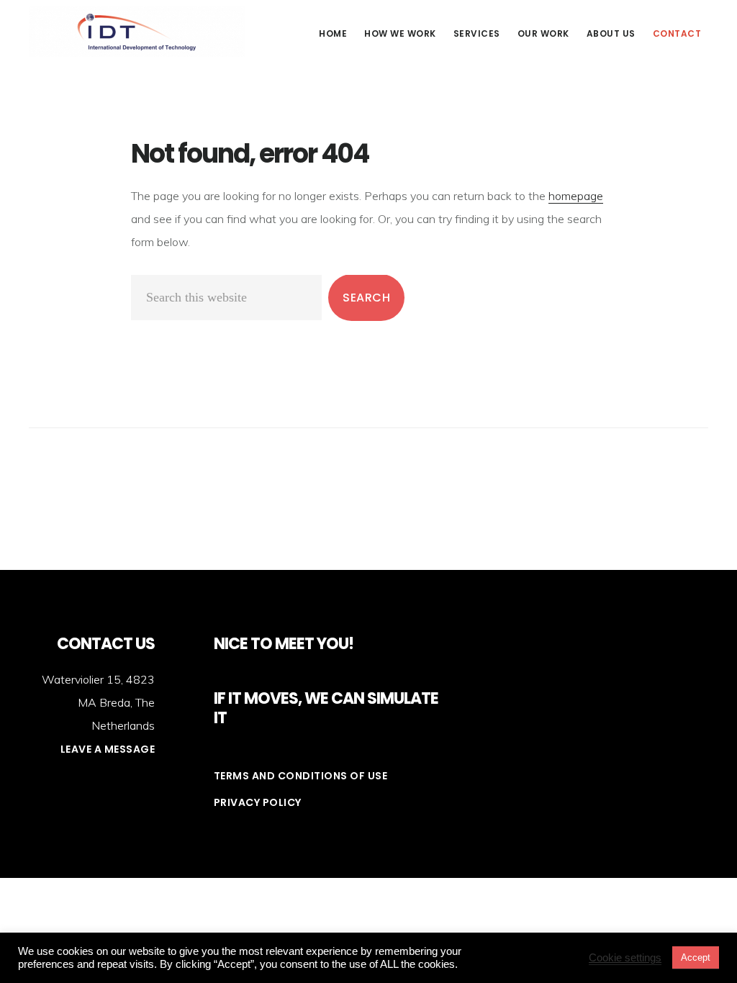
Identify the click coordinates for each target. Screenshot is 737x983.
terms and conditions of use (301, 776)
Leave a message (107, 749)
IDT (137, 31)
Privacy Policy (258, 802)
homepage (575, 196)
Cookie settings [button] (625, 958)
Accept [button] (695, 957)
